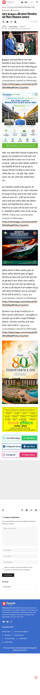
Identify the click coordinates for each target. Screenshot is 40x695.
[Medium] (7, 621)
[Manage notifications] (36, 677)
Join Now (30, 438)
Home (4, 7)
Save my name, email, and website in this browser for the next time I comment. (18, 568)
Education (7, 10)
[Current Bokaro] (8, 2)
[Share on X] (3, 21)
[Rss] (11, 621)
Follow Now (29, 454)
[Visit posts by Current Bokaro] (4, 27)
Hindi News (16, 10)
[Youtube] (3, 621)
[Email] (7, 21)
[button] (22, 2)
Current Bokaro (13, 26)
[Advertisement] (20, 480)
